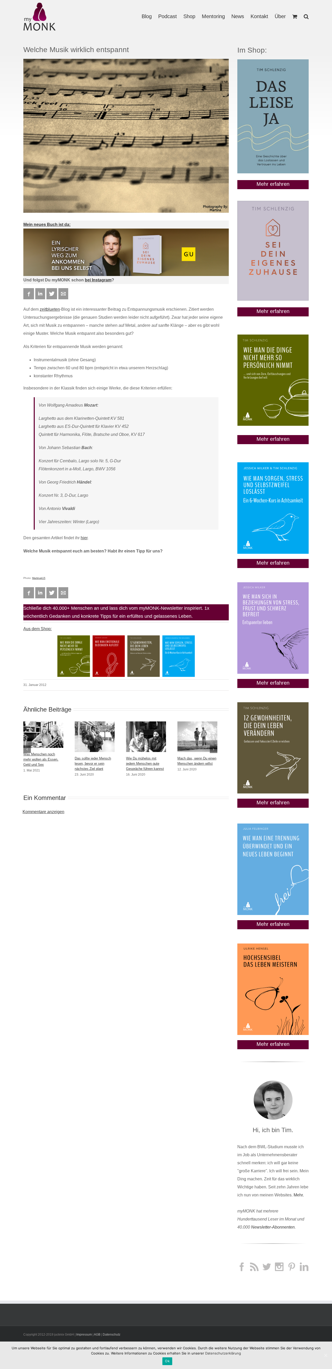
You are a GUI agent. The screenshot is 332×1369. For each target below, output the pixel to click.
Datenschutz (111, 1334)
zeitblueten (50, 309)
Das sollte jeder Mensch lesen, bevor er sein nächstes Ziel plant (93, 763)
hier (84, 538)
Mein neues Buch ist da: (47, 224)
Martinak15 (38, 578)
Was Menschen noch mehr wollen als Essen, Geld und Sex (40, 759)
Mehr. (299, 1195)
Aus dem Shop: (37, 629)
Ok (167, 1361)
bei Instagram (98, 280)
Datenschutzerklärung (223, 1353)
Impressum (84, 1334)
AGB (97, 1334)
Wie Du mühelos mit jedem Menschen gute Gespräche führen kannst (145, 763)
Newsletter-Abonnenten (273, 1227)
